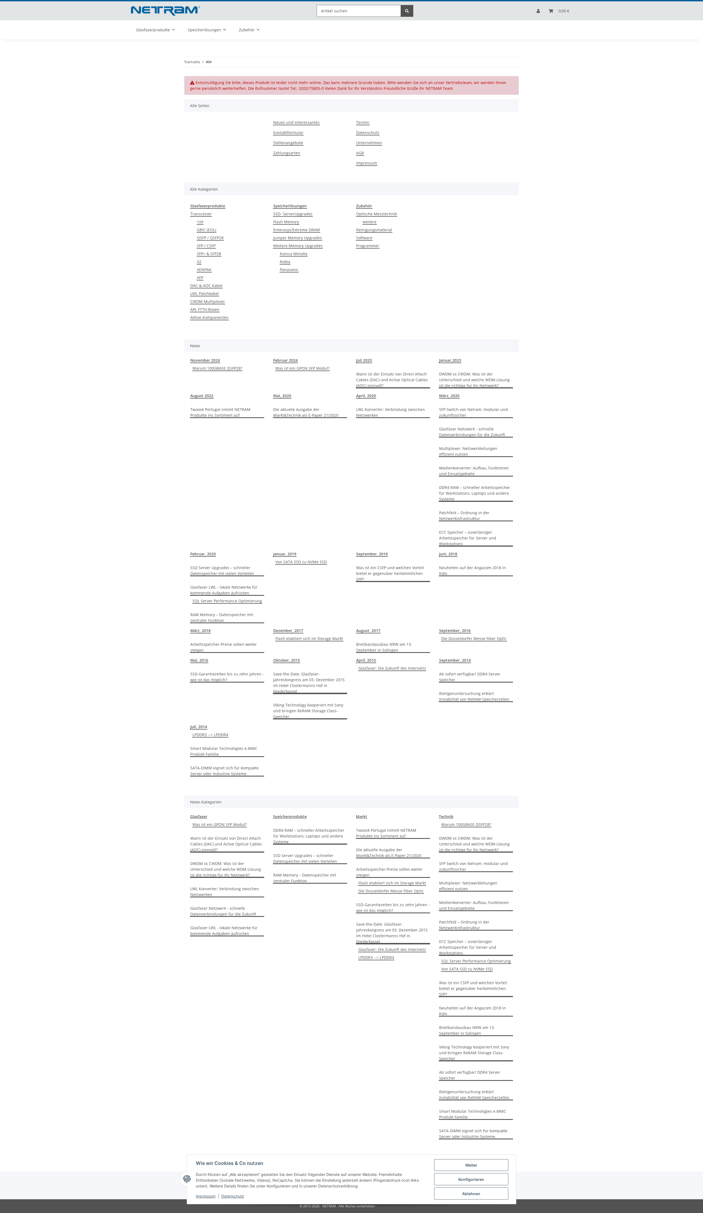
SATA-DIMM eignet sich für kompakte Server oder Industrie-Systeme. (224, 770)
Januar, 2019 (284, 554)
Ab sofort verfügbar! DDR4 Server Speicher (469, 676)
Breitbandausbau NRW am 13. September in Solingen (384, 647)
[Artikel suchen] (407, 11)
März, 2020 (449, 395)
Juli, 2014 (198, 726)
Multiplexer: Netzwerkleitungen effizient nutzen (468, 451)
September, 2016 (455, 630)
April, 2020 (366, 395)
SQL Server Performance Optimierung (227, 600)
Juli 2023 (364, 360)
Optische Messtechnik (376, 213)
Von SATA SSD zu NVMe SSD (301, 561)
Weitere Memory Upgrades (298, 245)
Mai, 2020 (282, 395)
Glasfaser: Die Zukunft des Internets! (392, 668)
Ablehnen (471, 1193)
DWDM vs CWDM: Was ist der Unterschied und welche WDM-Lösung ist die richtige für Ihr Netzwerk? (474, 379)
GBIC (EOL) (206, 229)
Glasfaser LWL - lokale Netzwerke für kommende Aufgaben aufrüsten (224, 590)
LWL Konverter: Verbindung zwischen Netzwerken (390, 412)
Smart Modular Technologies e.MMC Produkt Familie (223, 751)
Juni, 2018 (448, 554)
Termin (362, 122)
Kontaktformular (288, 132)
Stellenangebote (288, 142)
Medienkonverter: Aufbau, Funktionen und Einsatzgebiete (474, 470)
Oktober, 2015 (286, 660)
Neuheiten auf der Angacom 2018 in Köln (472, 570)
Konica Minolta (293, 253)
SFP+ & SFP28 (209, 253)
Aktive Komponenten (209, 317)
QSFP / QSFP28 (210, 237)
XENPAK (204, 269)
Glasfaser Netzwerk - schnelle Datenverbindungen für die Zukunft (472, 431)
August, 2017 (368, 630)
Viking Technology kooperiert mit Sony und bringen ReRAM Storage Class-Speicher (308, 710)
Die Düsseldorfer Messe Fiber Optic (474, 638)
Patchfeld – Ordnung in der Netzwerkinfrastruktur (464, 515)
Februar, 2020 (203, 554)
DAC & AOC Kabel (206, 285)
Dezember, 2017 (288, 630)
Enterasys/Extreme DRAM (296, 229)
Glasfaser (198, 816)
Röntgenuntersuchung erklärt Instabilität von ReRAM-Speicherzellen (474, 696)
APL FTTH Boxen (204, 309)
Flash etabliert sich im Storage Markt (309, 638)
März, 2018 (200, 630)
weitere (369, 221)
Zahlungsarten (286, 152)
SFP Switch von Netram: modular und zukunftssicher (473, 412)
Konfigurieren (471, 1179)
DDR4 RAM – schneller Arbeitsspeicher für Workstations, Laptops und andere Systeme (474, 493)
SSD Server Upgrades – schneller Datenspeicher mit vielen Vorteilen (222, 570)
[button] (538, 10)
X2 (199, 261)
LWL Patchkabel (204, 293)
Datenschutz (232, 1196)
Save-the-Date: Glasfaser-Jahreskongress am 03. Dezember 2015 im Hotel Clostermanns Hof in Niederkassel (309, 682)
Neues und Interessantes (296, 122)
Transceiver (201, 213)
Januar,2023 (450, 360)
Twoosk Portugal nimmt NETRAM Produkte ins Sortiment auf (220, 412)
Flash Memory (286, 221)
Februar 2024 (285, 360)
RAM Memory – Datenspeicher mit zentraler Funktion (221, 617)
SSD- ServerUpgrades (293, 213)
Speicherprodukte (290, 816)
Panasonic (289, 269)
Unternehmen (369, 142)
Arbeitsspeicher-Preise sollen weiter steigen (223, 647)
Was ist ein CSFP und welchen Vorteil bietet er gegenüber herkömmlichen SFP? (390, 573)
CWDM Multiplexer (207, 301)
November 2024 (205, 360)
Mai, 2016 (199, 660)
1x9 (200, 221)
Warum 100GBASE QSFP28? (217, 368)
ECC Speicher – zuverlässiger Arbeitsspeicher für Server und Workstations (467, 538)
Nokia (285, 261)
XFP (200, 277)
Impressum (206, 1196)
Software (364, 237)
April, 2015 (366, 660)
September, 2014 (455, 660)
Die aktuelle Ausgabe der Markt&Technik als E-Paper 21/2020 (305, 412)
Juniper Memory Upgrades (297, 237)
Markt (361, 816)
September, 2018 (372, 554)
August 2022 (201, 395)
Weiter (471, 1165)
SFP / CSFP (206, 245)
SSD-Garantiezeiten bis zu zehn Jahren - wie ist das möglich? (227, 676)
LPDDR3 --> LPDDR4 (210, 734)
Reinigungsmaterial (374, 229)
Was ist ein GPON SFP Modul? (302, 368)
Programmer (367, 245)
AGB (360, 152)
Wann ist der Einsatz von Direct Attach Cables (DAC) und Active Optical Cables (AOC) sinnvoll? (392, 379)
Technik (446, 816)
